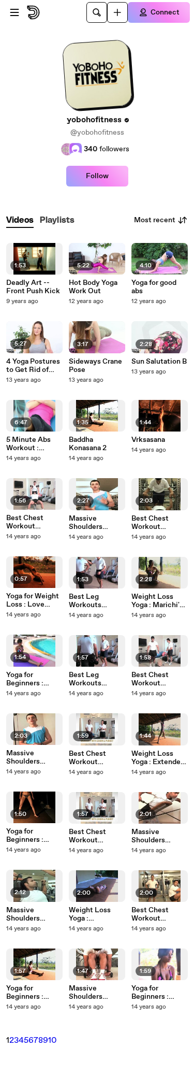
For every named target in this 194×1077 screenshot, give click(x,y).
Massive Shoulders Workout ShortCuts (23, 757)
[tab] (20, 220)
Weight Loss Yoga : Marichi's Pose (157, 601)
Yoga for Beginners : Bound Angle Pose (152, 992)
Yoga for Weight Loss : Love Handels (32, 600)
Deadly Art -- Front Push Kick (33, 287)
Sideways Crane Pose (95, 365)
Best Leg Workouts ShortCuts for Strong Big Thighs (91, 601)
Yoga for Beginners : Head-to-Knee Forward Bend (30, 992)
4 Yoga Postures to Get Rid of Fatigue (33, 365)
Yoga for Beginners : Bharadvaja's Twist (27, 679)
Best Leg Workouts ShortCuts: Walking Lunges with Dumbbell (95, 679)
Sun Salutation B (159, 361)
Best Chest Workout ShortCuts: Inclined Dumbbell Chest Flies (33, 522)
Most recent (154, 220)
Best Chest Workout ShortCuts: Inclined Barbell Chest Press (95, 758)
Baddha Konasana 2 (88, 444)
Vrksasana (148, 440)
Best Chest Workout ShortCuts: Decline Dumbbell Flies (156, 914)
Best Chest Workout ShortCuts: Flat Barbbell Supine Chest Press (157, 522)
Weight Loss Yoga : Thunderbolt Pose (90, 914)
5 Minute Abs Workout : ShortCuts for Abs (29, 444)
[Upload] (117, 12)
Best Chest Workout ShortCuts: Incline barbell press (92, 836)
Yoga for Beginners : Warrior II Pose (30, 835)
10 (52, 1040)
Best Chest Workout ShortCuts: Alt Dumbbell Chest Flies (158, 679)
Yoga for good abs (153, 287)
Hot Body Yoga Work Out (93, 287)
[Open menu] (14, 12)
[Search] (96, 12)
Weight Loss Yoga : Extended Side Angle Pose (158, 758)
